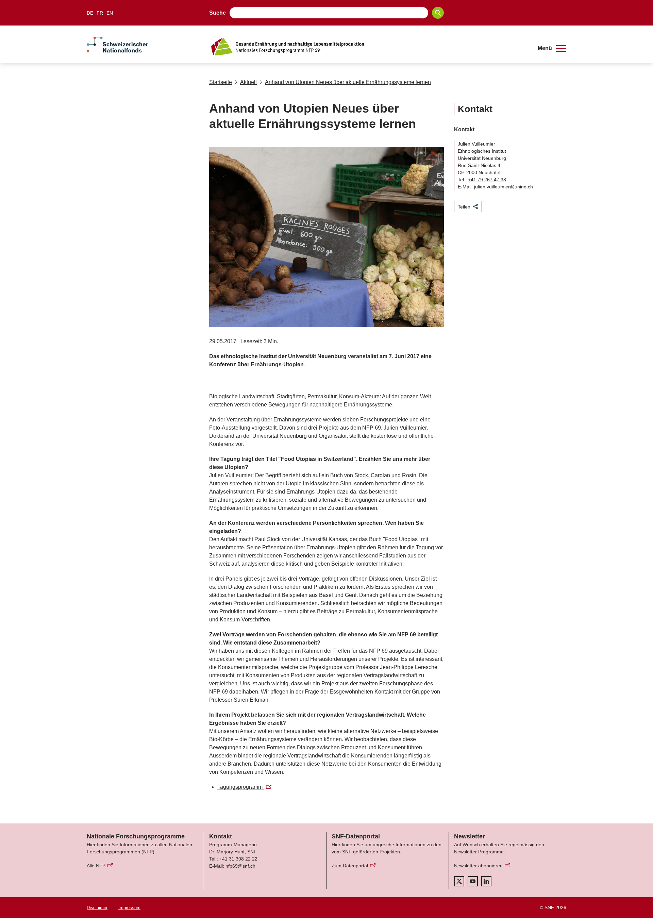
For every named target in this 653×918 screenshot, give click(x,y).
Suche (217, 13)
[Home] (369, 46)
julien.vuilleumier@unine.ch (503, 186)
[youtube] (473, 881)
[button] (552, 48)
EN (109, 13)
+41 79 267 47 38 (487, 179)
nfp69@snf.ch (240, 866)
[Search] (438, 13)
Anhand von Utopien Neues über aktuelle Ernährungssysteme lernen (348, 82)
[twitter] (459, 881)
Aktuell (248, 82)
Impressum (129, 907)
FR (100, 13)
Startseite (220, 82)
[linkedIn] (486, 881)
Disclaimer (97, 907)
